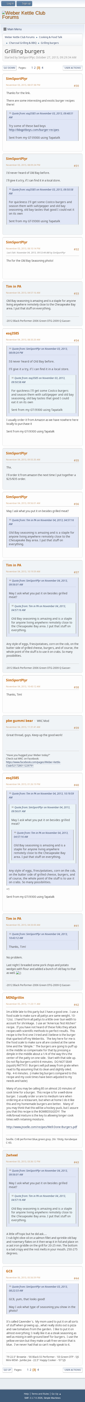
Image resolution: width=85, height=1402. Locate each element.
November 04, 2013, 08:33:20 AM (23, 339)
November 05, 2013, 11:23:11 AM (23, 1003)
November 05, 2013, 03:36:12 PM (23, 1161)
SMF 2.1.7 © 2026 (33, 1398)
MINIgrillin (15, 997)
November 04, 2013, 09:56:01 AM (23, 503)
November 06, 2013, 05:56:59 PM (23, 1277)
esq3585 (12, 333)
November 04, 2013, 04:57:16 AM (23, 292)
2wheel (12, 1155)
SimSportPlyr (16, 78)
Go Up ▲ (56, 1393)
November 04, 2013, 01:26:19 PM (23, 784)
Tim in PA (13, 286)
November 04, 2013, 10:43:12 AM (23, 686)
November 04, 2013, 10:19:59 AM (23, 571)
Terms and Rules (40, 1393)
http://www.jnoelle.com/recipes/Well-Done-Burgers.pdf (41, 1127)
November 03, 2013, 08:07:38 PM (23, 84)
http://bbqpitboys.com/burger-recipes (34, 130)
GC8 (9, 1271)
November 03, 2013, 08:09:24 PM (23, 164)
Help (26, 1393)
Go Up (7, 1369)
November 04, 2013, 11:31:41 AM (23, 726)
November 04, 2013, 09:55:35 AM (23, 459)
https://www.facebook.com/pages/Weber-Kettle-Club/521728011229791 (33, 763)
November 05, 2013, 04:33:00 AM (23, 924)
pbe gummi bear (19, 720)
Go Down (9, 67)
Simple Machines (52, 1398)
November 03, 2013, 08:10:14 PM (23, 248)
